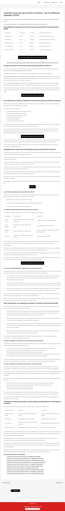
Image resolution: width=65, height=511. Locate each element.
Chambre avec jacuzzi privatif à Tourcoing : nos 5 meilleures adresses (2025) (23, 456)
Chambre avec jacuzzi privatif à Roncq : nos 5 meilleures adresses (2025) (22, 468)
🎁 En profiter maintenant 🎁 (32, 509)
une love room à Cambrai (12, 83)
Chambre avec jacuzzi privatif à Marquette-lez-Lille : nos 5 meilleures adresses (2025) (25, 469)
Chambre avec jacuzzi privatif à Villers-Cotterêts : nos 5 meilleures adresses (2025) (25, 471)
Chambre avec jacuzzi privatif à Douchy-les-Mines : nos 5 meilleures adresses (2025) (25, 473)
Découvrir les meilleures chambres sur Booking (32, 263)
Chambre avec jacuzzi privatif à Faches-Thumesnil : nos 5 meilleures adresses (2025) (25, 460)
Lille (21, 83)
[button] (41, 2)
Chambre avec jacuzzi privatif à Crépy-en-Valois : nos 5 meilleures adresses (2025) (25, 466)
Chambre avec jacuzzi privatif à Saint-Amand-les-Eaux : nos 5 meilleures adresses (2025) (26, 462)
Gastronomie (54, 2)
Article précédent (5, 482)
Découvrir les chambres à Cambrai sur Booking (32, 136)
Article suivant (60, 482)
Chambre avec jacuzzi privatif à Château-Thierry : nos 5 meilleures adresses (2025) (25, 464)
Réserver (32, 186)
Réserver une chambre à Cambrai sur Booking (32, 95)
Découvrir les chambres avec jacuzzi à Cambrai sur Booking (32, 57)
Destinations (46, 2)
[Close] (64, 503)
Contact (61, 2)
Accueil (38, 2)
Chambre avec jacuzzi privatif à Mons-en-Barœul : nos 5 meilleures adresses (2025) (25, 458)
